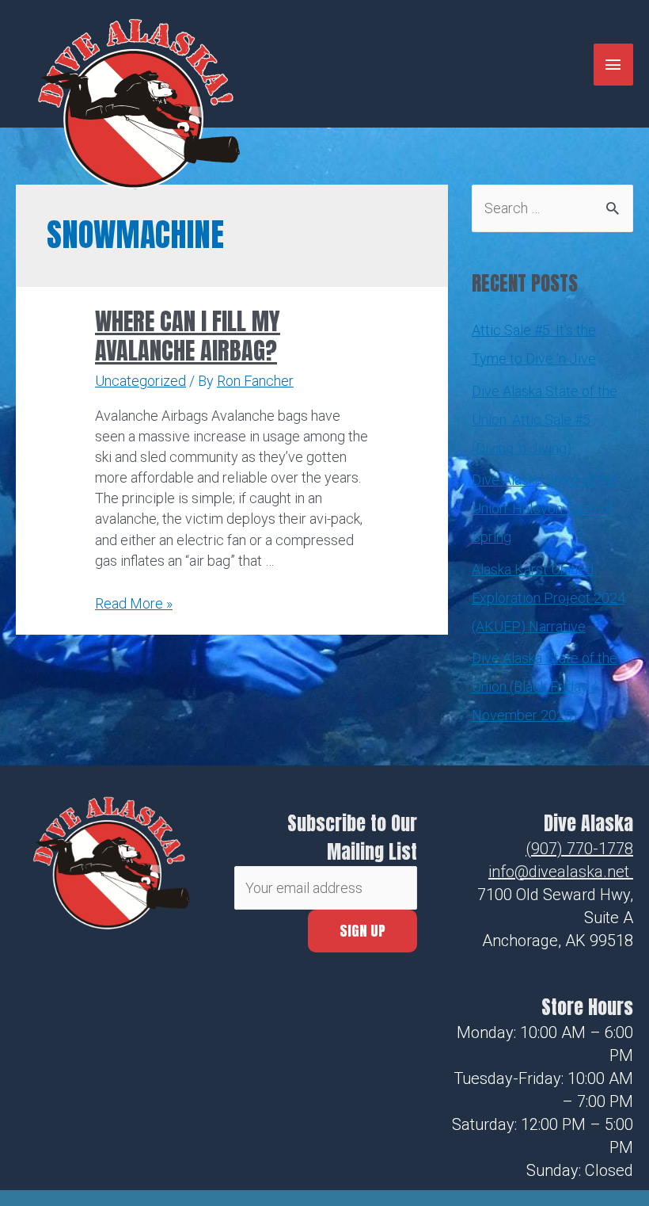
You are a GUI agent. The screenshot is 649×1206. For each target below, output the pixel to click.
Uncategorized (140, 380)
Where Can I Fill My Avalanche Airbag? (187, 335)
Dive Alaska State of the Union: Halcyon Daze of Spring (544, 508)
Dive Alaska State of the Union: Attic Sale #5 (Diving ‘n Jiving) (544, 419)
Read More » (134, 603)
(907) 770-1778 (579, 848)
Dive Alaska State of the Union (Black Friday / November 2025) (544, 686)
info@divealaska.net (558, 871)
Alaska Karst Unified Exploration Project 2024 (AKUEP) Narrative (548, 598)
